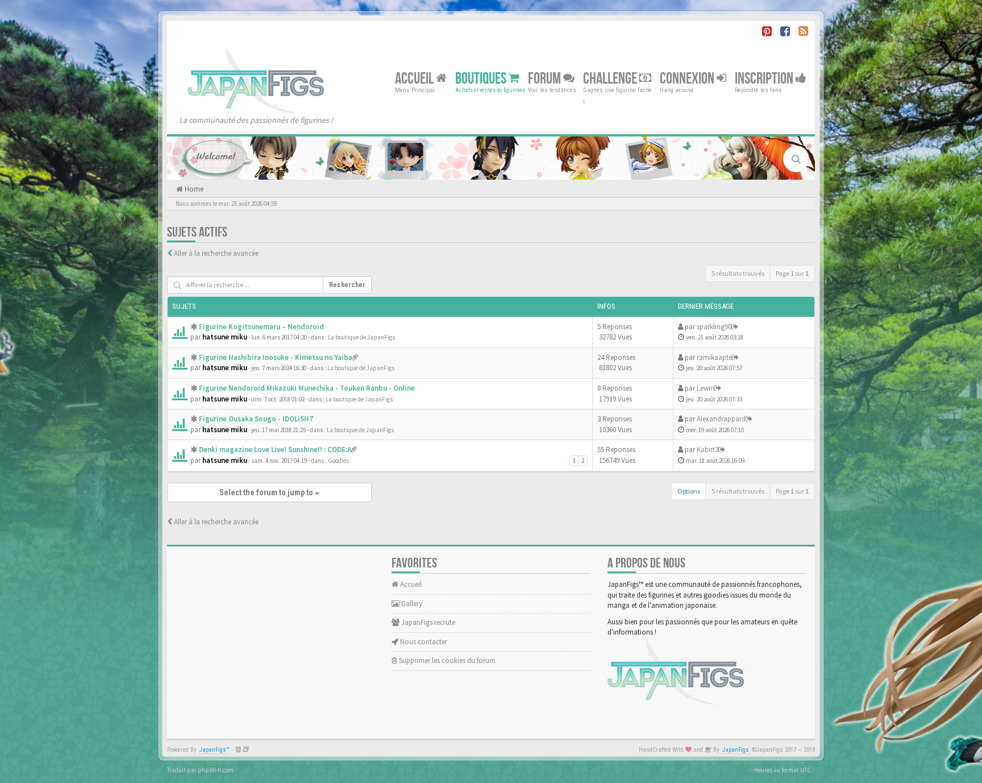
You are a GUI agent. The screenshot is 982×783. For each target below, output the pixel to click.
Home (193, 189)
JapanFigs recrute (427, 622)
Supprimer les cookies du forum (446, 660)
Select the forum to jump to (267, 492)
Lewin (705, 388)
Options (688, 491)
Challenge (611, 78)
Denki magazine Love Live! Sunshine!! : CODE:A (275, 449)
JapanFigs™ (214, 749)
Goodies (338, 461)
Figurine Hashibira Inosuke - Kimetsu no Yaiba (275, 357)
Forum (545, 78)
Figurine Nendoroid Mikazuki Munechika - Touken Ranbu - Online (307, 388)
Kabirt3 (707, 449)
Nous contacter (422, 642)
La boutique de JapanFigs (361, 337)
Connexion (688, 78)
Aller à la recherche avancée (216, 253)
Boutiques (482, 78)
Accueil (415, 78)
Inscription (765, 78)
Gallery (411, 603)
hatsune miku (224, 337)
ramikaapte (714, 357)
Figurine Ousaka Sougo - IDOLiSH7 (256, 419)
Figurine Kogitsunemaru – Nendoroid (261, 327)
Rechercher (347, 285)
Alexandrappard (721, 419)
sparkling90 (714, 327)
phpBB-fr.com (216, 770)
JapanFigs (735, 749)
